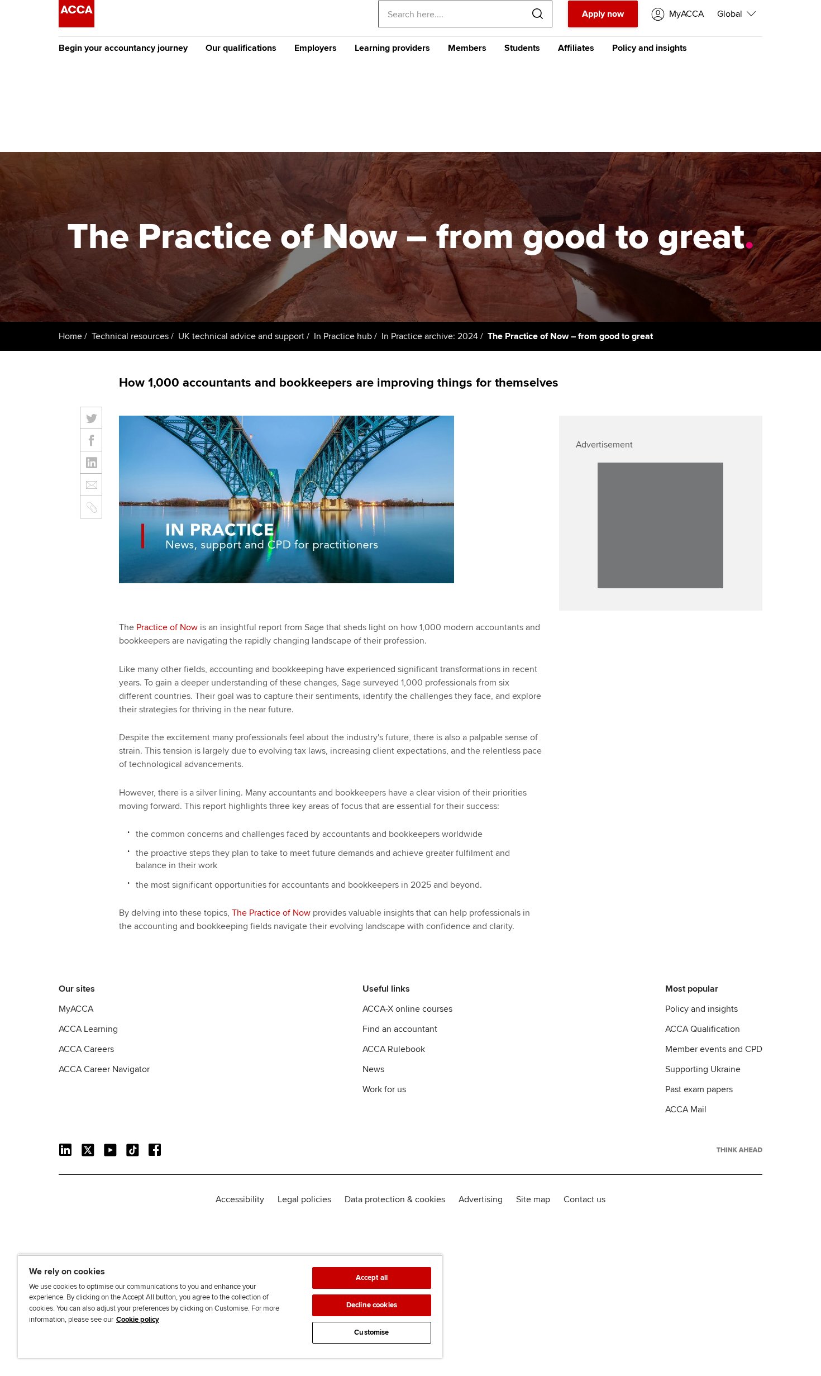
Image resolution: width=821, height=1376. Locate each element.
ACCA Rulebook (393, 1049)
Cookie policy (137, 1319)
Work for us (384, 1089)
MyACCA (76, 1009)
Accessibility (240, 1199)
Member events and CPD (713, 1049)
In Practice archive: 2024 (429, 336)
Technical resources (130, 336)
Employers (315, 48)
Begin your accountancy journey (123, 48)
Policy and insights (649, 48)
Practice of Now (167, 627)
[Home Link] (739, 1149)
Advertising (481, 1199)
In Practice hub (343, 336)
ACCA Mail (686, 1109)
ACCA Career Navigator (104, 1069)
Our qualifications (241, 48)
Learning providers (392, 48)
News (373, 1069)
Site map (533, 1199)
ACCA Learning (88, 1029)
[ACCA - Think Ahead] (76, 24)
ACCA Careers (86, 1049)
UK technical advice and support (241, 336)
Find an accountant (399, 1029)
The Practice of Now (271, 912)
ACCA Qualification (702, 1029)
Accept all (372, 1277)
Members (467, 48)
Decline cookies (371, 1305)
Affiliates (576, 48)
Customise (371, 1332)
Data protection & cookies (395, 1199)
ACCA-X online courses (407, 1009)
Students (522, 48)
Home (70, 336)
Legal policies (304, 1199)
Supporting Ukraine (703, 1069)
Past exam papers (699, 1089)
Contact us (584, 1199)
